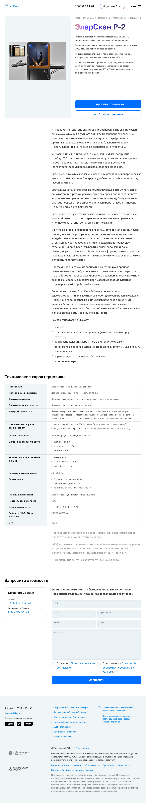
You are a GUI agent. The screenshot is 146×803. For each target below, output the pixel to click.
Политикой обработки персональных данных (119, 668)
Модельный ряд (102, 18)
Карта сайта (123, 765)
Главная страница (83, 18)
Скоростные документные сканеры (71, 707)
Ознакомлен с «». (119, 668)
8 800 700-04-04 (84, 6)
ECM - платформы (62, 727)
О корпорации (82, 748)
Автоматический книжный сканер (70, 712)
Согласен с (76, 665)
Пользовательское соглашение (66, 765)
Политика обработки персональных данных (72, 770)
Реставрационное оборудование (70, 717)
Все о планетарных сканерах (116, 716)
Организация (105, 613)
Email (56, 622)
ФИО (56, 603)
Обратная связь (92, 765)
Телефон (58, 613)
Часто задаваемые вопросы (116, 719)
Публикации (108, 765)
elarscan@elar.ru (12, 713)
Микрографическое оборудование (70, 722)
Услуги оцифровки (62, 736)
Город (102, 622)
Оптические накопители (65, 732)
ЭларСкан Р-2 (119, 18)
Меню (134, 6)
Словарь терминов (111, 722)
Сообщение (59, 632)
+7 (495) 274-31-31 (19, 602)
